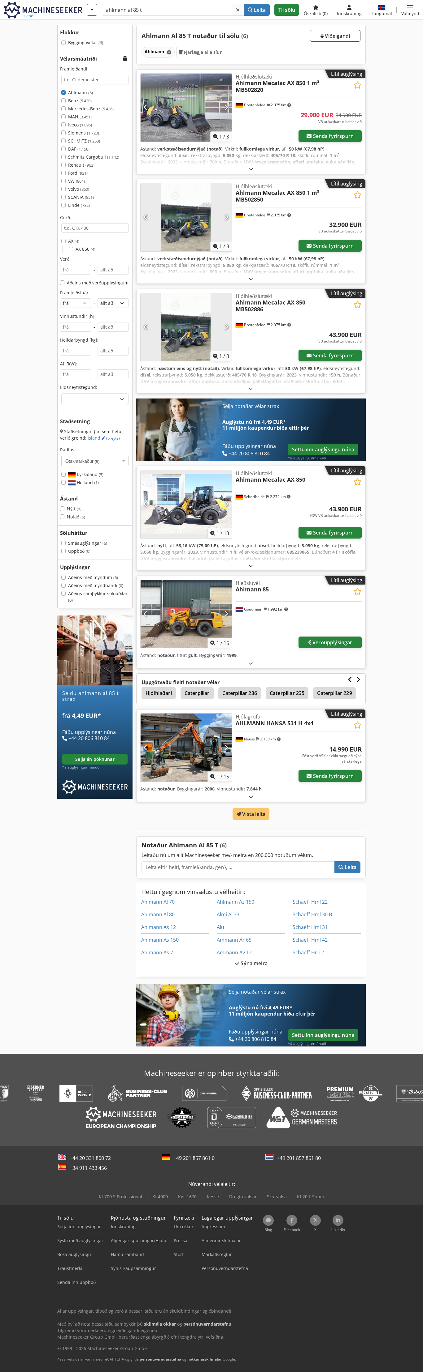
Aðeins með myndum (93, 577)
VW (76, 181)
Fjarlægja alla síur (202, 52)
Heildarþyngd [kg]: (79, 340)
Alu (220, 927)
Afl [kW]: (68, 364)
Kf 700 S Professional (120, 1196)
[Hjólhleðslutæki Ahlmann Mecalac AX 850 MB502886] (186, 327)
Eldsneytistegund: (78, 387)
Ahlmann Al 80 (158, 914)
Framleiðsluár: (75, 293)
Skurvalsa (277, 1196)
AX (73, 241)
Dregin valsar (243, 1196)
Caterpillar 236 (239, 693)
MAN (80, 117)
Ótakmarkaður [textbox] (82, 461)
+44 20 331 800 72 (90, 1158)
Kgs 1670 (187, 1196)
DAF (78, 149)
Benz (80, 101)
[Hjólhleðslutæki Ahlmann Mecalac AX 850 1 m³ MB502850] (186, 217)
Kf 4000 (160, 1196)
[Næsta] (226, 108)
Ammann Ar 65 (234, 939)
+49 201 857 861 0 (194, 1158)
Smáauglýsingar (87, 543)
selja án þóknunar (94, 759)
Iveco (80, 125)
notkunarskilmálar (204, 1359)
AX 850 (85, 249)
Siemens (83, 133)
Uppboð (79, 551)
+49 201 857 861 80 (299, 1158)
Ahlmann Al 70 (158, 901)
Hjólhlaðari (159, 693)
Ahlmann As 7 (157, 952)
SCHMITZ (84, 141)
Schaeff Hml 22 (310, 901)
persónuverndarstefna (160, 1359)
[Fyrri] (145, 108)
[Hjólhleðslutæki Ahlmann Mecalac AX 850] (186, 504)
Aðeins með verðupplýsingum (98, 283)
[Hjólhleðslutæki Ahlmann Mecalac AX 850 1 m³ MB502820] (186, 108)
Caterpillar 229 (334, 693)
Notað (76, 517)
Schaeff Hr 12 (308, 952)
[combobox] (95, 461)
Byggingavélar (85, 42)
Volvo (78, 189)
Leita (259, 9)
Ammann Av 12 (234, 952)
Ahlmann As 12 (158, 927)
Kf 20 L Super (311, 1196)
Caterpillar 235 (287, 693)
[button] (410, 10)
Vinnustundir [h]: (78, 316)
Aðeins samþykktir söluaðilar (98, 596)
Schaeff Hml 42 (310, 939)
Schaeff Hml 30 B (312, 914)
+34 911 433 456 (88, 1168)
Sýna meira (253, 963)
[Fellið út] (251, 169)
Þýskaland (89, 474)
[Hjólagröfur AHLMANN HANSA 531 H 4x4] (186, 748)
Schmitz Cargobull (93, 157)
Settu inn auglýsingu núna (323, 449)
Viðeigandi (337, 35)
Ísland (104, 438)
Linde (79, 205)
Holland (87, 482)
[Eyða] (238, 10)
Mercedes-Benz (91, 109)
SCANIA (81, 197)
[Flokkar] (92, 10)
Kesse (213, 1196)
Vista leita (253, 814)
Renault (81, 165)
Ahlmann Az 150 (235, 901)
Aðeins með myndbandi (95, 585)
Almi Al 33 (228, 914)
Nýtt (74, 509)
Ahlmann (80, 93)
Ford (78, 173)
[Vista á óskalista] (357, 85)
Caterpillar (197, 693)
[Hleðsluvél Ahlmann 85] (186, 614)
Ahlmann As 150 (160, 939)
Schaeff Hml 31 (310, 927)
